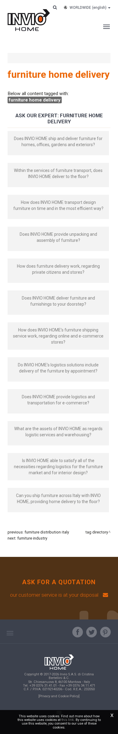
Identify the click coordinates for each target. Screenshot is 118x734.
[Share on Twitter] (91, 632)
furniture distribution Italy (47, 532)
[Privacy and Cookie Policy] (59, 696)
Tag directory (96, 532)
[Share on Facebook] (77, 632)
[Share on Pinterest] (105, 632)
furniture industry (32, 538)
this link (67, 720)
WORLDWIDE (88, 7)
